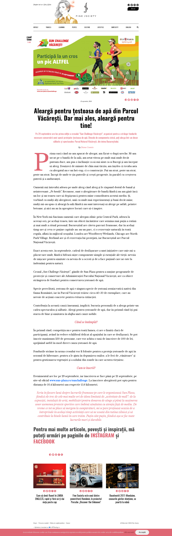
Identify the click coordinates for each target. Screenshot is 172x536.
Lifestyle (100, 27)
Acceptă (142, 532)
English (128, 27)
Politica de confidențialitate (57, 523)
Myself (35, 27)
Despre (35, 523)
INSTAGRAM (102, 435)
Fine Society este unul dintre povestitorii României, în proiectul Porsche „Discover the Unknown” (86, 499)
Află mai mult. (129, 532)
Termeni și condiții (43, 523)
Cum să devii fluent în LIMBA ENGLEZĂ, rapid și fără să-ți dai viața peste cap (49, 499)
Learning (62, 27)
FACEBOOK (44, 441)
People (74, 27)
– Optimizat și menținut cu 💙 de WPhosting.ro (46, 527)
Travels (48, 27)
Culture (87, 27)
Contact (68, 523)
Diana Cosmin (87, 147)
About (133, 9)
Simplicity (114, 27)
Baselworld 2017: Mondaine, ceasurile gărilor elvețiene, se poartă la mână (122, 499)
